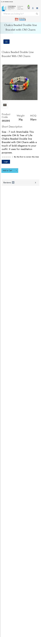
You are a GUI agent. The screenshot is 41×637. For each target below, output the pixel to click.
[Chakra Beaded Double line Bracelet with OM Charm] (19, 82)
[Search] (37, 14)
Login (6, 162)
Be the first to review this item (26, 157)
